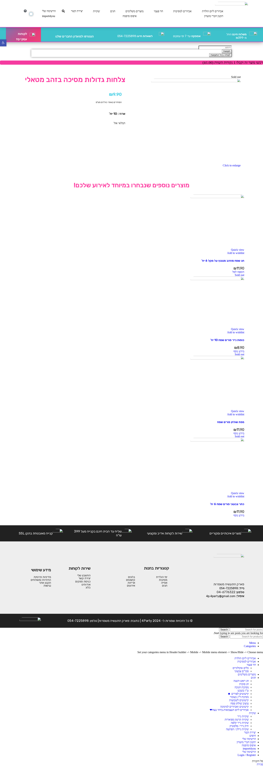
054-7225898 (135, 36)
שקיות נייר (243, 716)
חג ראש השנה (241, 680)
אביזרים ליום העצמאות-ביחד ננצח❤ (229, 709)
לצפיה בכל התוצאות (220, 55)
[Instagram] (229, 620)
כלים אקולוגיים (241, 667)
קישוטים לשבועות (239, 700)
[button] (238, 271)
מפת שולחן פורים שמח (230, 422)
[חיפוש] (63, 11)
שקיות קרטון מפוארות (237, 719)
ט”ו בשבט (243, 690)
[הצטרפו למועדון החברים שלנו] (97, 34)
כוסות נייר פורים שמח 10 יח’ (227, 340)
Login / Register (247, 755)
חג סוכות (244, 684)
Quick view (237, 249)
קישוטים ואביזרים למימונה (234, 706)
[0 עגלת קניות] (31, 14)
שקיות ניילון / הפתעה (237, 729)
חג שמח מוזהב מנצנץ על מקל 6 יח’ (222, 260)
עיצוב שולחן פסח (239, 703)
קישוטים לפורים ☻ (238, 693)
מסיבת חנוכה (242, 687)
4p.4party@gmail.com (220, 596)
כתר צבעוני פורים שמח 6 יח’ (227, 504)
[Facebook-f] (240, 620)
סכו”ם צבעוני (241, 671)
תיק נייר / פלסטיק (239, 725)
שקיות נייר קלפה (240, 722)
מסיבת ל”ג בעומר (239, 696)
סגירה (260, 764)
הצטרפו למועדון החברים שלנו (74, 36)
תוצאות (226, 51)
